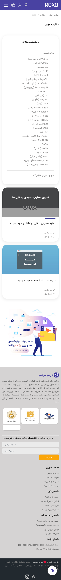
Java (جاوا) (42, 104)
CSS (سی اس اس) (39, 124)
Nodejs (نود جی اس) (38, 108)
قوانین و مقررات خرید (50, 501)
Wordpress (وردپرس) (37, 112)
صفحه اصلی (54, 15)
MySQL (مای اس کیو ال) (36, 79)
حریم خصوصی (53, 473)
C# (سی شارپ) (41, 96)
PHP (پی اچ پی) (40, 71)
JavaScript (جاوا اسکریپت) (35, 83)
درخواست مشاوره (51, 486)
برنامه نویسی (48, 53)
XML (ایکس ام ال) (39, 156)
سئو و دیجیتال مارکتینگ (43, 176)
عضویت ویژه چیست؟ (50, 510)
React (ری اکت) (40, 116)
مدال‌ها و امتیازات (51, 481)
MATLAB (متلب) (39, 140)
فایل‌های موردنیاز (52, 533)
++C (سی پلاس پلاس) (37, 165)
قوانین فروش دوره (51, 529)
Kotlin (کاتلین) (41, 148)
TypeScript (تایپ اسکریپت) (34, 136)
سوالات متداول (52, 477)
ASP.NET (43, 91)
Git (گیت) (43, 132)
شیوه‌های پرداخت (51, 505)
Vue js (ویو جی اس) (38, 59)
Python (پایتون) (40, 63)
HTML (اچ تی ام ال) (38, 120)
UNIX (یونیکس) (40, 128)
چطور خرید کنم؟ (52, 497)
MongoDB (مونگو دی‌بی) (36, 160)
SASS (45, 144)
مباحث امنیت (42, 152)
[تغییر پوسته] (52, 570)
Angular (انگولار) (40, 100)
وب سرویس (42, 67)
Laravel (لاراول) (40, 75)
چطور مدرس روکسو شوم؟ (48, 521)
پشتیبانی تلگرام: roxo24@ (47, 549)
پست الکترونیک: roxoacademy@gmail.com (38, 545)
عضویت (49, 457)
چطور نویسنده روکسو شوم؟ (47, 525)
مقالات (42, 15)
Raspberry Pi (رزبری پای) (36, 87)
